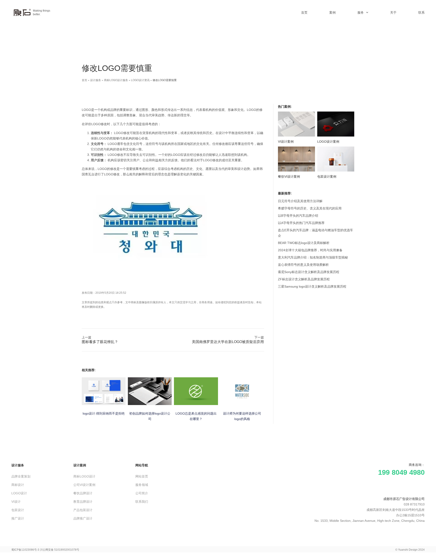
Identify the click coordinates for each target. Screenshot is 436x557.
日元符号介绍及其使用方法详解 (300, 201)
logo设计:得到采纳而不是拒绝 (104, 413)
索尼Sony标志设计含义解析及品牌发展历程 (308, 272)
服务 (360, 12)
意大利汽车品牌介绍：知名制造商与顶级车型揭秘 (313, 257)
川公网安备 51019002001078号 (59, 549)
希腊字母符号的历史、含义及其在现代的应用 (310, 208)
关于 (393, 12)
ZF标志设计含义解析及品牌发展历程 (304, 279)
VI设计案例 (286, 141)
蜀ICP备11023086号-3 (25, 549)
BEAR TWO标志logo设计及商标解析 (303, 243)
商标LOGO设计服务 (116, 80)
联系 (421, 12)
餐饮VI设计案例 (289, 176)
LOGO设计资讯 (140, 80)
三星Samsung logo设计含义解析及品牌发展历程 (312, 286)
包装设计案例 (326, 176)
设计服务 (95, 80)
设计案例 (79, 465)
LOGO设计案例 (328, 141)
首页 (304, 12)
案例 (332, 12)
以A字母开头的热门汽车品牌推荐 (301, 223)
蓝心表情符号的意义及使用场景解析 (303, 264)
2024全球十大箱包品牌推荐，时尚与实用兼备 (310, 250)
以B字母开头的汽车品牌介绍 (298, 215)
